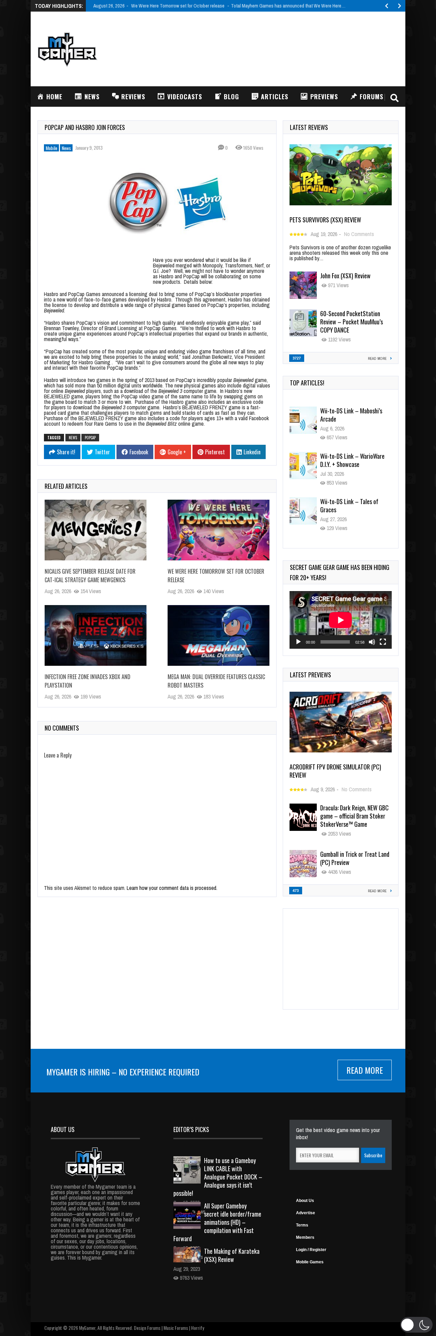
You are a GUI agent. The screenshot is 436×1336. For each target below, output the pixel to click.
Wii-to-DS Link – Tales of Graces (349, 460)
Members (305, 1237)
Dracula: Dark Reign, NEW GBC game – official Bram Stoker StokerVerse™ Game (354, 815)
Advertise (305, 1212)
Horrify (197, 1327)
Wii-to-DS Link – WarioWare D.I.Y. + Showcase (352, 414)
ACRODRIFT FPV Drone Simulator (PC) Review (335, 770)
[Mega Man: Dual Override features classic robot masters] (218, 635)
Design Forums (147, 1327)
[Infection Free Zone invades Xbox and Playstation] (95, 635)
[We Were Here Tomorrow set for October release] (218, 530)
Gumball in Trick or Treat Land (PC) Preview (354, 858)
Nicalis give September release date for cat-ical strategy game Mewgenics (90, 575)
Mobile (51, 147)
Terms (302, 1225)
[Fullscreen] (382, 641)
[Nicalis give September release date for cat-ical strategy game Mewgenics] (95, 530)
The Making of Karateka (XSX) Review (232, 1255)
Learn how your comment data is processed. (172, 888)
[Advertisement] (275, 48)
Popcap (90, 437)
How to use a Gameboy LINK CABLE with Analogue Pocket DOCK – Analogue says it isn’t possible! (217, 1177)
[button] (416, 1325)
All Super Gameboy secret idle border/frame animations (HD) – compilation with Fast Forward (217, 1222)
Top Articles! (307, 382)
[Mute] (372, 641)
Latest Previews (310, 674)
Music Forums (176, 1327)
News (66, 147)
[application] (341, 620)
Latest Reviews (309, 127)
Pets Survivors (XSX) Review (325, 219)
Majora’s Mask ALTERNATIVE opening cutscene (352, 505)
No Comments (359, 234)
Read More (364, 1070)
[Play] (298, 641)
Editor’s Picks (191, 1129)
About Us (305, 1200)
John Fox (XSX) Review (345, 275)
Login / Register (311, 1249)
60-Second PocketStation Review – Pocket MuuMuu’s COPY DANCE (351, 321)
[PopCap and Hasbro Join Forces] (157, 203)
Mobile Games (310, 1262)
